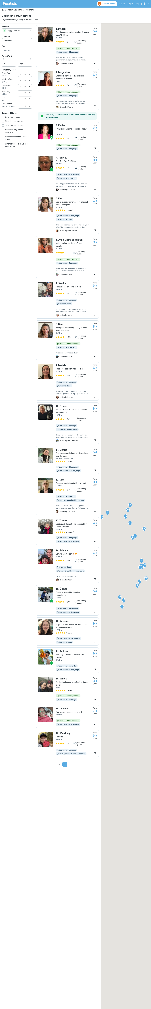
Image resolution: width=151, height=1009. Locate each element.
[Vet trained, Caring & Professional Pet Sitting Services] (67, 531)
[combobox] (17, 30)
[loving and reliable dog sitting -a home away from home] (67, 340)
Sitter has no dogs (12, 117)
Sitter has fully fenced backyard (14, 131)
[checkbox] (3, 117)
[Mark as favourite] (95, 63)
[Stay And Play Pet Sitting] (67, 173)
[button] (140, 567)
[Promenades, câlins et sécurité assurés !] (67, 137)
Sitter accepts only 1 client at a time (17, 138)
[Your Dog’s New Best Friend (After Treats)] (67, 660)
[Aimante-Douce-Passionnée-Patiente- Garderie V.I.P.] (67, 423)
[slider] (3, 59)
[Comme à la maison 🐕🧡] (67, 565)
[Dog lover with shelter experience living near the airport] (67, 460)
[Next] (75, 764)
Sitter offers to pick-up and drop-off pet (16, 145)
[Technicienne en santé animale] (67, 299)
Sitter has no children (14, 125)
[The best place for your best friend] (67, 381)
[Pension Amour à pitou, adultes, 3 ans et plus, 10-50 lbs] (67, 46)
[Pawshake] (9, 3)
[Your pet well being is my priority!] (67, 716)
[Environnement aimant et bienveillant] (67, 495)
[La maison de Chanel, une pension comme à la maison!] (67, 89)
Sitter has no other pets (15, 121)
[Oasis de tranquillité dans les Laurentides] (67, 600)
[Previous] (59, 764)
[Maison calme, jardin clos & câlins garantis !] (67, 257)
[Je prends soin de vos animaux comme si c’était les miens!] (67, 631)
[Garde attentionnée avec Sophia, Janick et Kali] (67, 689)
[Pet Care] (67, 743)
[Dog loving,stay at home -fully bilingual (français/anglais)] (67, 214)
